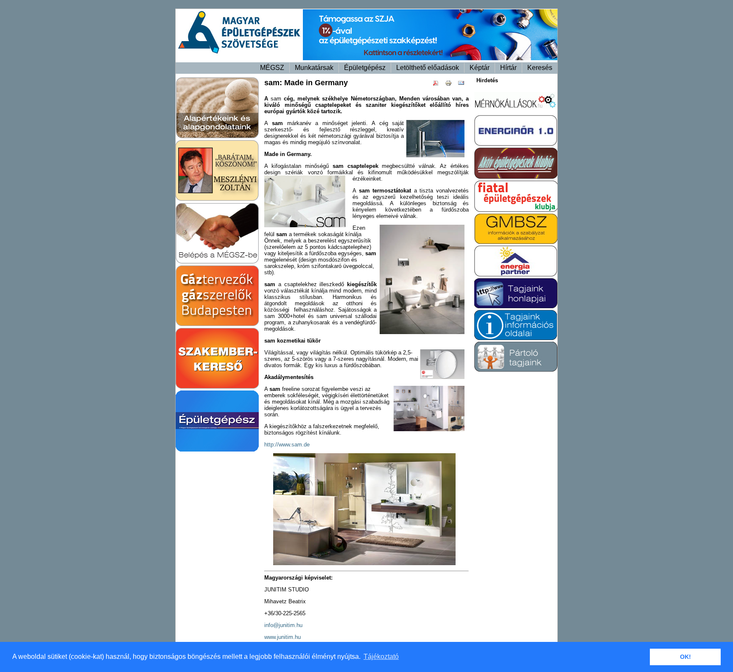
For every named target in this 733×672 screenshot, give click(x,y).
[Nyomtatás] (450, 84)
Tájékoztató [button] (381, 656)
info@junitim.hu (283, 625)
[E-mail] (463, 84)
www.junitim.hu (282, 637)
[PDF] (437, 84)
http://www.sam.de (287, 444)
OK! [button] (685, 656)
